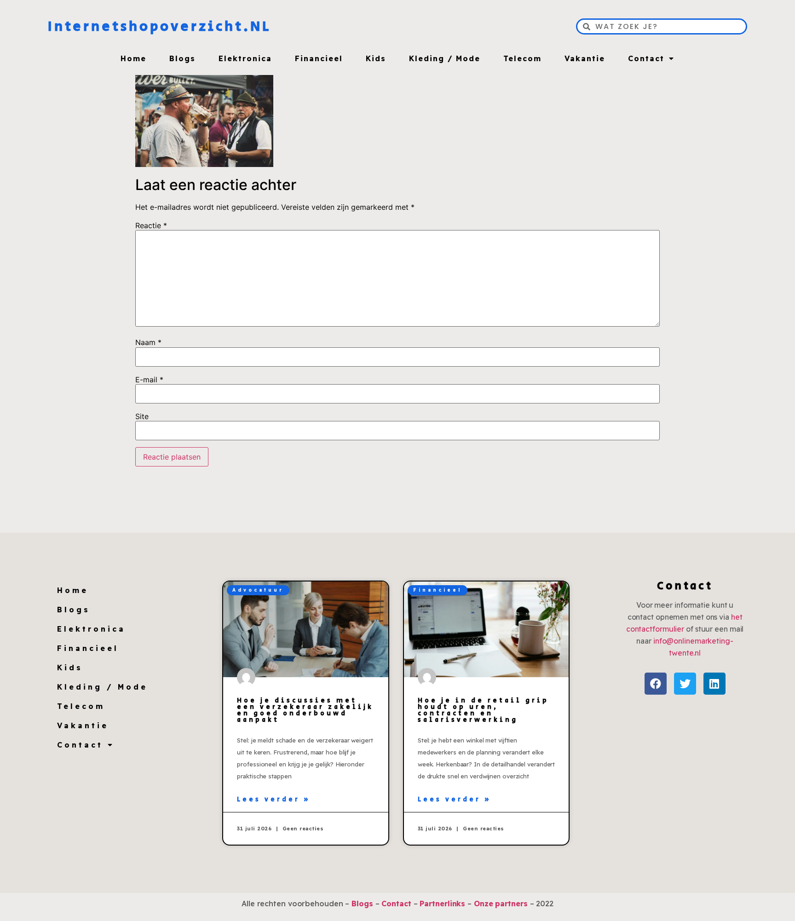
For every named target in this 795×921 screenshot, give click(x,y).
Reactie (151, 225)
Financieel (319, 58)
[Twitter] (685, 684)
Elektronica (245, 58)
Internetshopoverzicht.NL (159, 27)
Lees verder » (274, 799)
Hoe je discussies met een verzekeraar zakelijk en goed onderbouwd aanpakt (305, 710)
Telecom (522, 58)
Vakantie (585, 58)
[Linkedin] (714, 684)
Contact (646, 58)
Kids (376, 58)
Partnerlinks (442, 903)
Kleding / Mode (444, 58)
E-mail (149, 379)
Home (133, 58)
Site (142, 416)
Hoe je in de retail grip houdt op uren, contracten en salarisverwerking (483, 710)
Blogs (182, 58)
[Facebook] (656, 684)
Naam (148, 342)
